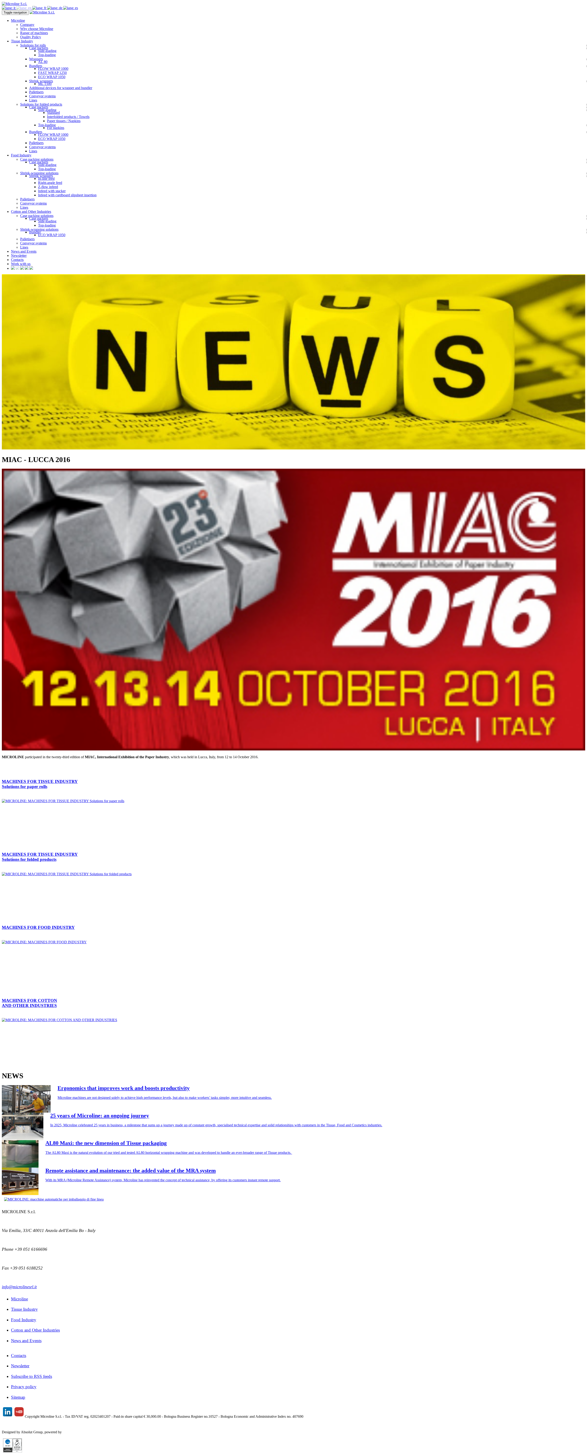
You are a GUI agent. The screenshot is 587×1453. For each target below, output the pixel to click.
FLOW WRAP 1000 (53, 69)
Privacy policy (23, 1386)
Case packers (38, 48)
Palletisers (36, 92)
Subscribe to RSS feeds (31, 1376)
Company (27, 25)
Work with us (20, 264)
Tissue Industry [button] (22, 41)
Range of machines (34, 33)
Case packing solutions (36, 159)
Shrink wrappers (41, 81)
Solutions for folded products (41, 104)
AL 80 (42, 62)
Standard (53, 113)
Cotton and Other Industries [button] (31, 211)
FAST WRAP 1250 (52, 73)
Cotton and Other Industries (35, 1330)
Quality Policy (30, 37)
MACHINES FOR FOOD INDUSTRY (38, 927)
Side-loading (47, 51)
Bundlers (35, 66)
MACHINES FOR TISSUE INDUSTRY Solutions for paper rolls (40, 784)
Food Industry (23, 1319)
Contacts (17, 260)
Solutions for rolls (33, 45)
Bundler (35, 232)
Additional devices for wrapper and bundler (60, 88)
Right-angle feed (50, 183)
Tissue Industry (24, 1309)
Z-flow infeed (48, 187)
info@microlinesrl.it (19, 1286)
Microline (19, 1299)
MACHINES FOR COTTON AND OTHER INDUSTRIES (29, 1003)
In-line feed (46, 179)
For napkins (55, 128)
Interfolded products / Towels (68, 117)
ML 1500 (45, 84)
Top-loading (47, 55)
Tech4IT (69, 1432)
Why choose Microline (36, 29)
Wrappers (36, 59)
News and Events (23, 251)
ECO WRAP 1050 (51, 77)
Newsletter (19, 255)
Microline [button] (18, 20)
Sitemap (18, 1397)
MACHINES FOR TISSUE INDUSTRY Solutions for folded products (40, 857)
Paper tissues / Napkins (63, 121)
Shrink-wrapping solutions (39, 173)
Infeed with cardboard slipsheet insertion (67, 195)
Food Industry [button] (21, 155)
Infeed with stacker (52, 191)
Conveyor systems (42, 96)
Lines (33, 100)
